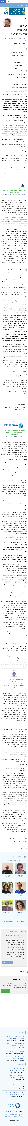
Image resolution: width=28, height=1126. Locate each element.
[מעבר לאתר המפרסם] (14, 11)
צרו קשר (20, 1115)
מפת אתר (7, 1117)
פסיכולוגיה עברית (21, 5)
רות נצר (25, 38)
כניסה (12, 1)
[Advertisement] (14, 1011)
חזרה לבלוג (6, 963)
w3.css (17, 1120)
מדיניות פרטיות (15, 1117)
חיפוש (2, 1)
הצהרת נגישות (13, 1115)
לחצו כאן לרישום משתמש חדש (19, 985)
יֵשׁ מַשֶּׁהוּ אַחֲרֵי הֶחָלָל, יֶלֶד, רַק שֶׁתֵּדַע (15, 1051)
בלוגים (25, 19)
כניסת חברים (5, 991)
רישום (8, 1)
